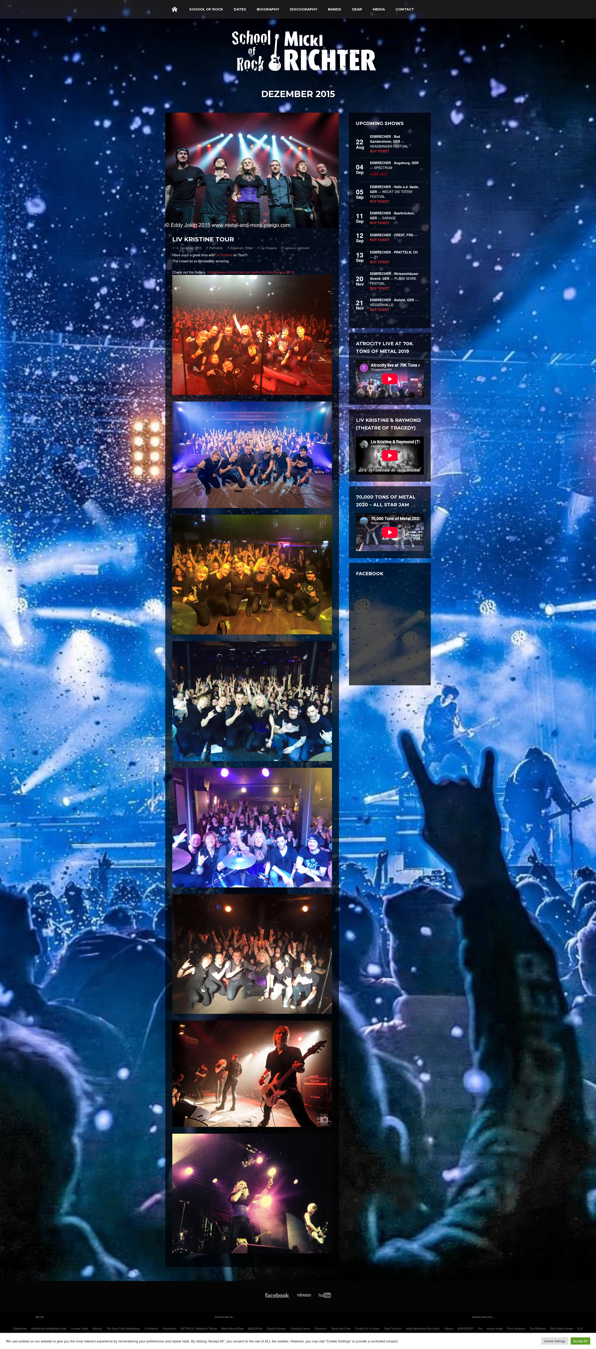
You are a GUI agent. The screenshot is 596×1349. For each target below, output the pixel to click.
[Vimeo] (304, 1297)
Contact (405, 9)
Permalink (216, 248)
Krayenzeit (169, 1328)
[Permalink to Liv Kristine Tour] (252, 170)
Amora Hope (495, 1328)
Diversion (321, 1328)
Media (379, 9)
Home (174, 9)
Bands (334, 9)
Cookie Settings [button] (555, 1341)
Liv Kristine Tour (203, 239)
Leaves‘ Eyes (79, 1328)
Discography (303, 9)
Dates (240, 9)
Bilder (249, 248)
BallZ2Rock (255, 1328)
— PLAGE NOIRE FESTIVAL (394, 278)
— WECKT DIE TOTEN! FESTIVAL (394, 191)
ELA (580, 1328)
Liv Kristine (224, 254)
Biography (268, 9)
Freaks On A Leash (367, 1328)
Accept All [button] (580, 1341)
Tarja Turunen (393, 1328)
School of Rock (206, 9)
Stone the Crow (341, 1328)
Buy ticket (379, 151)
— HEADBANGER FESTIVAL (389, 141)
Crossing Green (300, 1328)
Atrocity (97, 1328)
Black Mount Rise (232, 1328)
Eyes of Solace (276, 1328)
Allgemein (237, 248)
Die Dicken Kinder (561, 1328)
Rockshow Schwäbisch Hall (48, 1328)
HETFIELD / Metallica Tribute (199, 1328)
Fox (480, 1328)
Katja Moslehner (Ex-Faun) (423, 1328)
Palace (448, 1328)
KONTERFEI (465, 1328)
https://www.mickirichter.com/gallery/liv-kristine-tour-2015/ (251, 272)
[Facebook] (277, 1297)
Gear (357, 9)
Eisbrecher (20, 1328)
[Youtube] (325, 1297)
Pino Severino (516, 1328)
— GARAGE (392, 215)
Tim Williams (538, 1328)
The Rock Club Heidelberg (123, 1328)
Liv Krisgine (269, 248)
